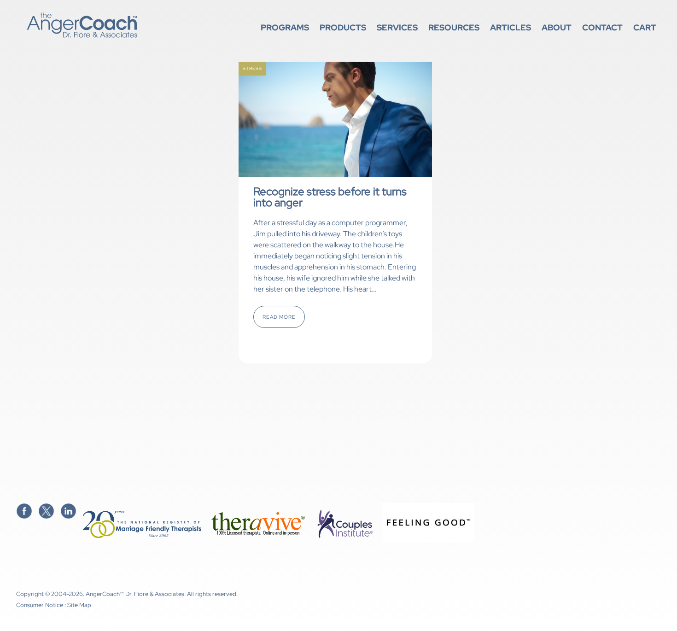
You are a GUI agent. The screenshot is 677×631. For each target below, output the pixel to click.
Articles (510, 27)
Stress (252, 68)
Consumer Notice (39, 605)
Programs (285, 27)
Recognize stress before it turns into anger (330, 197)
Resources (453, 27)
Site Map (79, 605)
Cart (644, 27)
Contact (602, 27)
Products (343, 27)
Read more (279, 317)
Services (397, 27)
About (557, 27)
